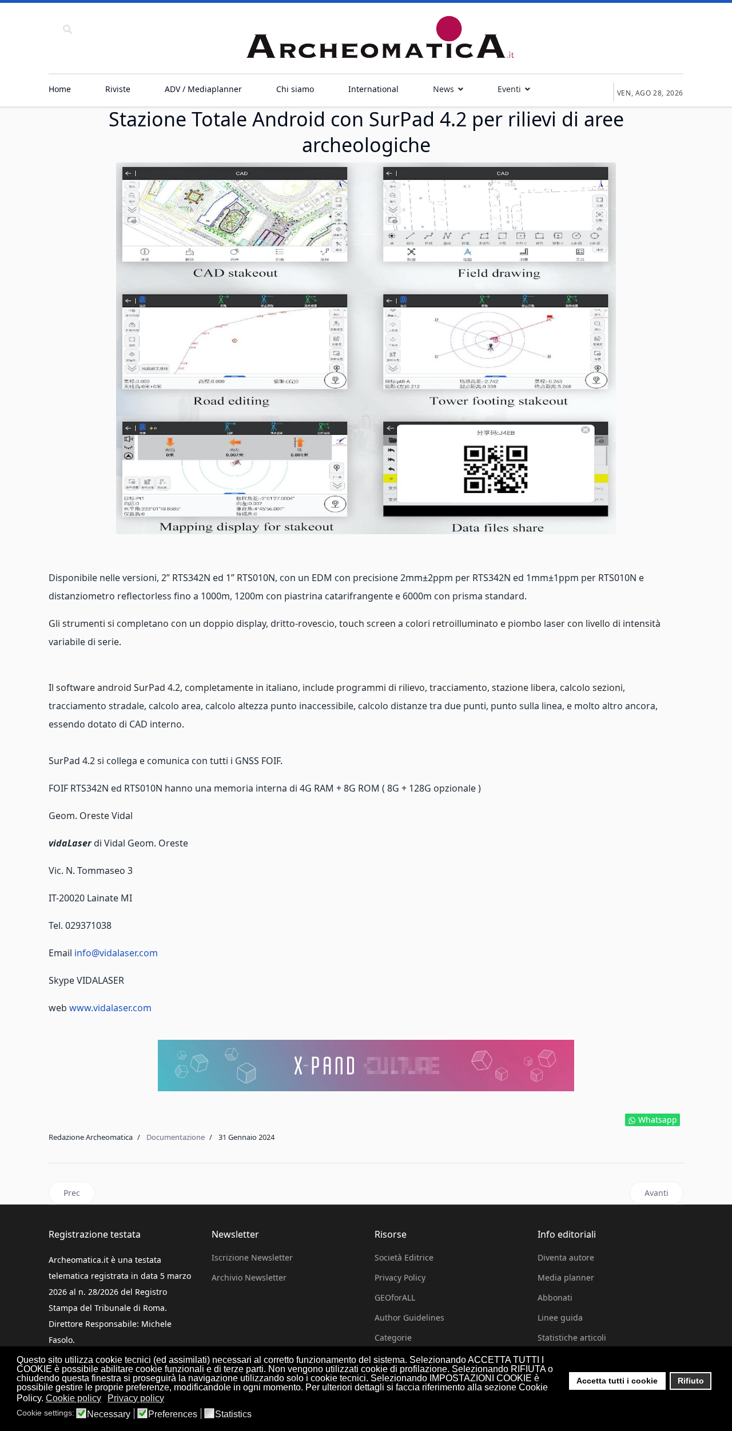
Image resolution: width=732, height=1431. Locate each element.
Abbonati (555, 1297)
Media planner (566, 1277)
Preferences (172, 1414)
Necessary (108, 1414)
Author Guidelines (409, 1317)
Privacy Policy (400, 1277)
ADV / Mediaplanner (203, 89)
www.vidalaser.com (110, 1007)
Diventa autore (566, 1257)
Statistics (233, 1414)
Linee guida (560, 1317)
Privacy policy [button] (136, 1398)
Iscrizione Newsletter (252, 1257)
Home (60, 89)
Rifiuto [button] (691, 1380)
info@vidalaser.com (116, 953)
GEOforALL (395, 1297)
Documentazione (175, 1137)
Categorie (393, 1337)
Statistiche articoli (572, 1337)
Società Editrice (404, 1257)
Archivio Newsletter (249, 1277)
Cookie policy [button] (73, 1398)
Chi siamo (295, 89)
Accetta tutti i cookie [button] (617, 1380)
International (373, 89)
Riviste (117, 89)
